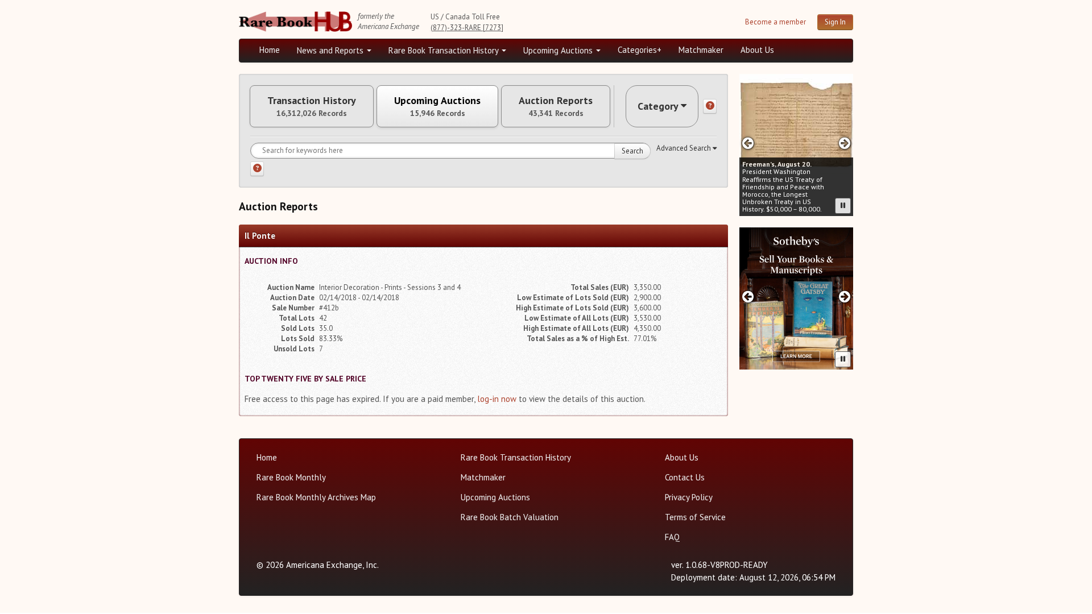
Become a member (775, 22)
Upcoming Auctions (559, 50)
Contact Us (685, 477)
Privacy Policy (689, 497)
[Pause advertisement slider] (843, 206)
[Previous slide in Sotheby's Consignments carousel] (747, 296)
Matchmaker (701, 49)
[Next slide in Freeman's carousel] (845, 143)
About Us (757, 49)
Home (269, 49)
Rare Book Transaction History (444, 50)
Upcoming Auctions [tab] (437, 106)
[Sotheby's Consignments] (796, 298)
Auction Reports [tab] (556, 106)
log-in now (496, 398)
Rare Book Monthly (291, 477)
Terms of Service (695, 517)
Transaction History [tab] (311, 106)
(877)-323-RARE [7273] (467, 27)
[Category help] (710, 106)
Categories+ (639, 49)
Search (632, 151)
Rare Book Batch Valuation (510, 517)
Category (658, 106)
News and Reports (331, 50)
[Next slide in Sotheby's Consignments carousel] (845, 296)
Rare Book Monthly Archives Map (316, 497)
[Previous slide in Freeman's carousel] (747, 143)
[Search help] (257, 168)
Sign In (835, 22)
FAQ (672, 537)
